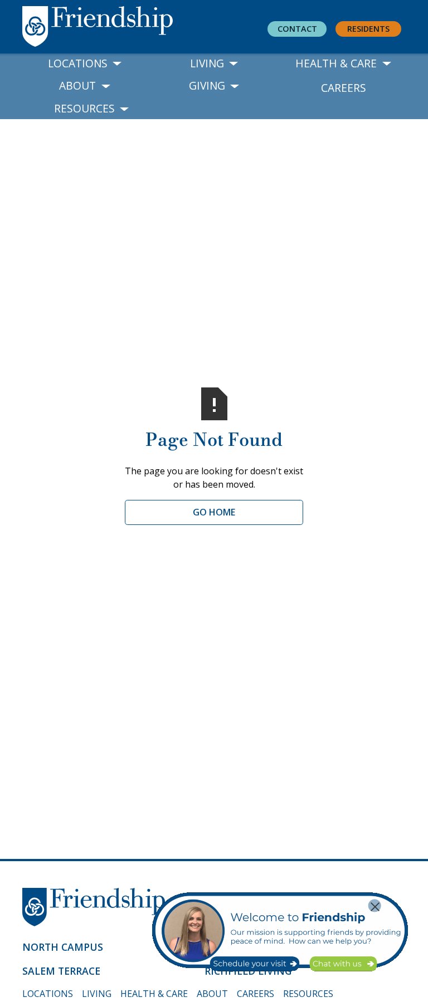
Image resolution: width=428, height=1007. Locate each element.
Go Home (214, 512)
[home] (120, 27)
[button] (85, 63)
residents (368, 28)
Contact (297, 28)
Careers (343, 87)
